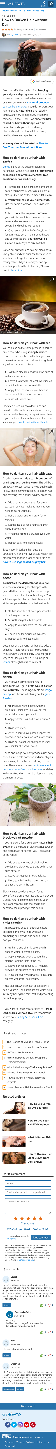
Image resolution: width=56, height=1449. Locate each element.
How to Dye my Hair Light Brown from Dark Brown (39, 1158)
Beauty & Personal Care (12, 10)
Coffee (6, 166)
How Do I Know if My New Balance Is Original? (26, 1080)
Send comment (41, 1237)
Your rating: (27, 1223)
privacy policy (10, 1238)
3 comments (41, 29)
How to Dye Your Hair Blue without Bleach (25, 145)
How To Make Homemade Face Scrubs (27, 1047)
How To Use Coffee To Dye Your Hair (39, 1106)
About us (39, 1437)
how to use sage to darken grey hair (24, 562)
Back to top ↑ (28, 1406)
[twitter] (14, 1425)
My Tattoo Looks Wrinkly (20, 1052)
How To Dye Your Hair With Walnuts (38, 1123)
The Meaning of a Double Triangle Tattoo (28, 1042)
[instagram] (20, 1425)
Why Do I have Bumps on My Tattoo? (26, 1072)
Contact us (9, 1442)
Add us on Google (43, 81)
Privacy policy (43, 1442)
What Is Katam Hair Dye (39, 1139)
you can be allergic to (26, 104)
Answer (7, 1305)
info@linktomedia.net (25, 1260)
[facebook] (8, 1425)
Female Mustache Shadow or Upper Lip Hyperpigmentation (27, 1060)
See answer (9, 1389)
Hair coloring (38, 10)
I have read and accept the (17, 1237)
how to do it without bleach (32, 422)
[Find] (52, 4)
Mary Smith (13, 34)
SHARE (44, 6)
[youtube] (26, 1425)
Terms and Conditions (25, 1442)
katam (6, 662)
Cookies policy (10, 1446)
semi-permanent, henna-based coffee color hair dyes (27, 767)
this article (16, 270)
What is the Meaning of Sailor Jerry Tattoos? (29, 1067)
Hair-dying (27, 10)
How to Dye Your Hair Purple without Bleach (30, 1087)
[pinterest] (33, 1425)
